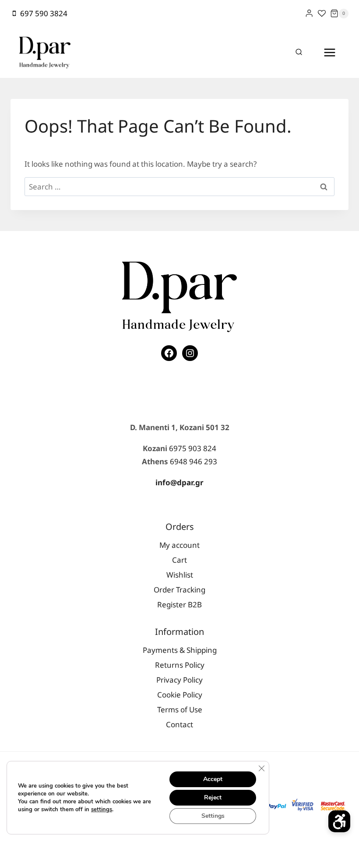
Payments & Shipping (180, 650)
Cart (179, 560)
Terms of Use (179, 709)
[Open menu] (329, 52)
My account (179, 545)
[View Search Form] (299, 53)
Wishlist (179, 575)
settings (101, 809)
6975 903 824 (192, 448)
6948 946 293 (193, 461)
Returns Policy (179, 665)
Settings (213, 816)
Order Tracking (179, 590)
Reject (213, 797)
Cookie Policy (179, 695)
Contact (179, 724)
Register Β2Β (179, 604)
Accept (212, 779)
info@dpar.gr (179, 482)
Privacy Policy (179, 680)
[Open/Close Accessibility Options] (339, 821)
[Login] (309, 13)
